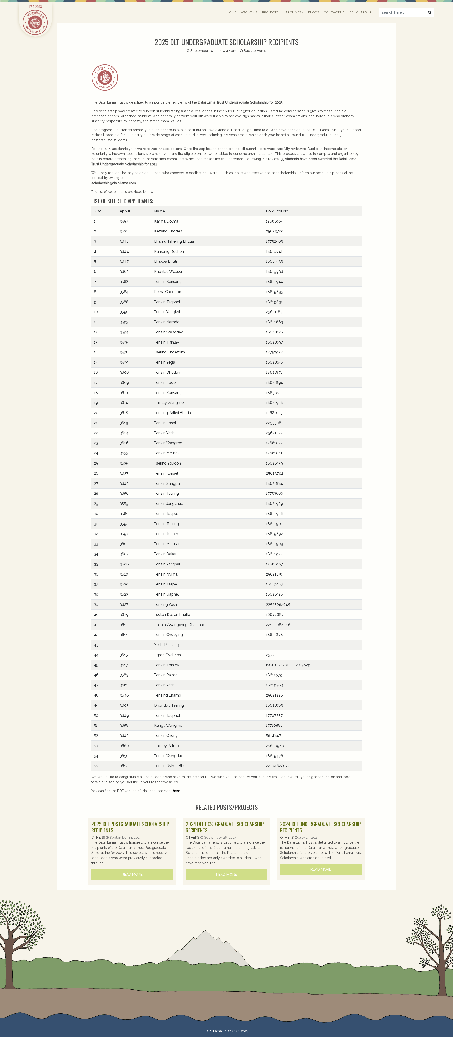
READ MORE (132, 874)
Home (231, 12)
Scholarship (360, 12)
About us (249, 12)
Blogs (313, 12)
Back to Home (254, 51)
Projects (270, 12)
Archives (293, 12)
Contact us (334, 12)
